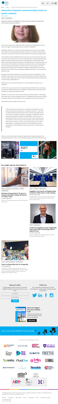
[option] (24, 33)
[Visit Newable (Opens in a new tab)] (35, 367)
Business (21, 188)
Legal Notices (18, 397)
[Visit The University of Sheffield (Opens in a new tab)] (49, 345)
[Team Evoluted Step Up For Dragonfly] (15, 250)
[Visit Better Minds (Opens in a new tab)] (22, 367)
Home (2, 7)
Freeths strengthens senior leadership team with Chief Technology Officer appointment (43, 229)
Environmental (15, 188)
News (7, 7)
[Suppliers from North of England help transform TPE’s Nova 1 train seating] (43, 177)
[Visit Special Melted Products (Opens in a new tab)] (49, 360)
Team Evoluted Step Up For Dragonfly (14, 264)
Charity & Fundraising (10, 261)
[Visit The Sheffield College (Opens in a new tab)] (8, 353)
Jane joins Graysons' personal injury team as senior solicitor (24, 7)
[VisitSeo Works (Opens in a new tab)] (8, 360)
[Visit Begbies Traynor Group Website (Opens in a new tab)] (29, 382)
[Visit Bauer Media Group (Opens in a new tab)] (21, 353)
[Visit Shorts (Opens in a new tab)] (34, 353)
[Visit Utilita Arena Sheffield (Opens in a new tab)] (22, 375)
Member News (9, 18)
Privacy (25, 397)
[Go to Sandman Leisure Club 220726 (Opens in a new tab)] (10, 158)
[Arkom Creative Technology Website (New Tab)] (9, 401)
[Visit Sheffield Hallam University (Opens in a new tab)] (35, 345)
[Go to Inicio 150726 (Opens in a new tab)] (47, 158)
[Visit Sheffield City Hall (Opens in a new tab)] (36, 375)
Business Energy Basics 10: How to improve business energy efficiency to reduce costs (14, 195)
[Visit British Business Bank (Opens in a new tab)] (49, 367)
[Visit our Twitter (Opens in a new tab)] (34, 295)
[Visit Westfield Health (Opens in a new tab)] (9, 345)
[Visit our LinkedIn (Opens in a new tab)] (40, 295)
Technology (8, 188)
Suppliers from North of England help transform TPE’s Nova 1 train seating (43, 192)
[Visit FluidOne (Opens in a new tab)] (22, 360)
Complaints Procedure (45, 397)
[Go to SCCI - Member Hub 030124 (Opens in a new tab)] (29, 158)
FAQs (37, 397)
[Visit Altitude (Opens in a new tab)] (22, 345)
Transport (36, 188)
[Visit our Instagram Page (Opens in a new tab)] (51, 295)
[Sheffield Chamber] (5, 3)
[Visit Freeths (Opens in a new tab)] (48, 353)
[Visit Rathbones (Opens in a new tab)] (8, 367)
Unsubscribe (31, 397)
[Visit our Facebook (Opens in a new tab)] (46, 295)
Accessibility (10, 397)
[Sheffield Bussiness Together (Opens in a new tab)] (41, 382)
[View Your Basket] (47, 3)
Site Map (4, 397)
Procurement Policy (6, 399)
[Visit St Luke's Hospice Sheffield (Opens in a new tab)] (36, 360)
